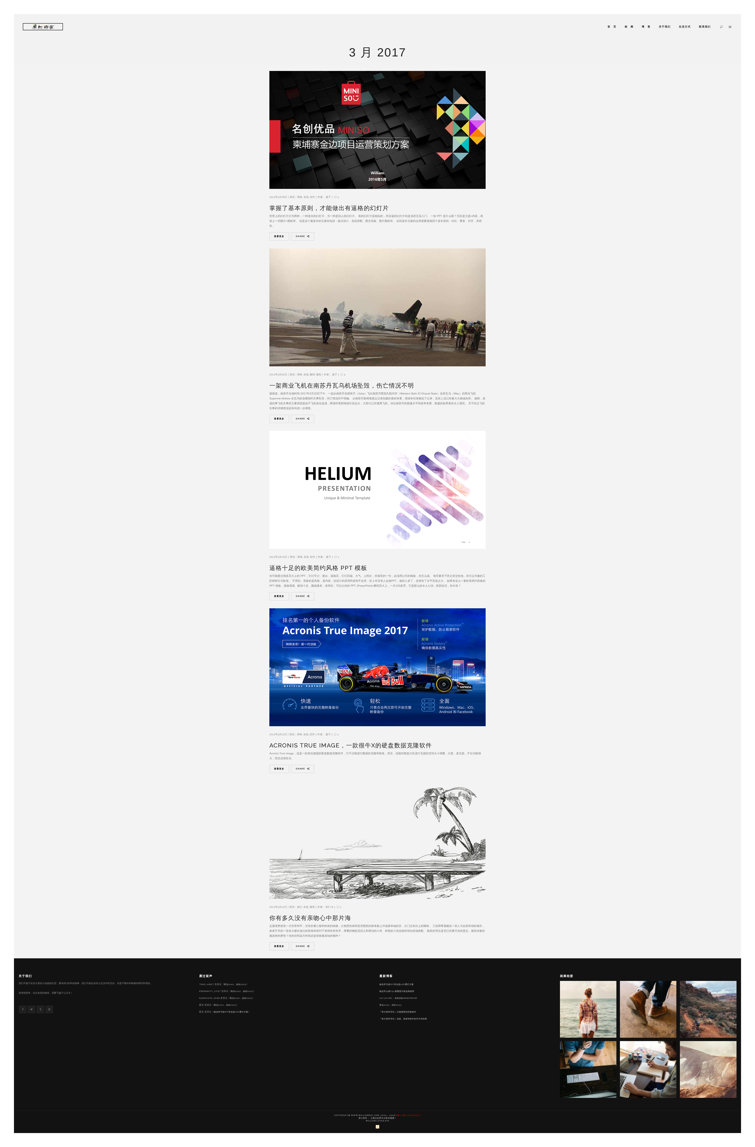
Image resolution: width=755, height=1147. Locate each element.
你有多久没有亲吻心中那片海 (310, 917)
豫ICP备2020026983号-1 (409, 1115)
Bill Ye (329, 906)
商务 (299, 197)
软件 (312, 197)
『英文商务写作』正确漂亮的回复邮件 (397, 1012)
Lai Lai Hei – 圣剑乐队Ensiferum (398, 998)
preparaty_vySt (210, 991)
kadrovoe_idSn (209, 998)
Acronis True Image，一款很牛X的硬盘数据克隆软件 (350, 745)
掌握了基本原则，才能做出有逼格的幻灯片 (329, 208)
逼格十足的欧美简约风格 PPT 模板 (318, 567)
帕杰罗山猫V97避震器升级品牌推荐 (396, 991)
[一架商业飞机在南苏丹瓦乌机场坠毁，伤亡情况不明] (377, 307)
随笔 (318, 374)
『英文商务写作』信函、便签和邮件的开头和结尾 (403, 1019)
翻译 (312, 374)
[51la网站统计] (377, 1128)
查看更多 (279, 236)
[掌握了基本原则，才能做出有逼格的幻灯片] (377, 130)
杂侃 (306, 197)
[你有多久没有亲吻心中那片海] (377, 840)
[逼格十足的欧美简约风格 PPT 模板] (377, 490)
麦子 (328, 197)
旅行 (299, 906)
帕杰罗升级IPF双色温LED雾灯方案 (231, 1012)
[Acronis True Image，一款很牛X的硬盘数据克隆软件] (377, 667)
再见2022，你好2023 (235, 984)
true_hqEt (206, 984)
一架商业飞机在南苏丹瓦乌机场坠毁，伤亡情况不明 (341, 385)
